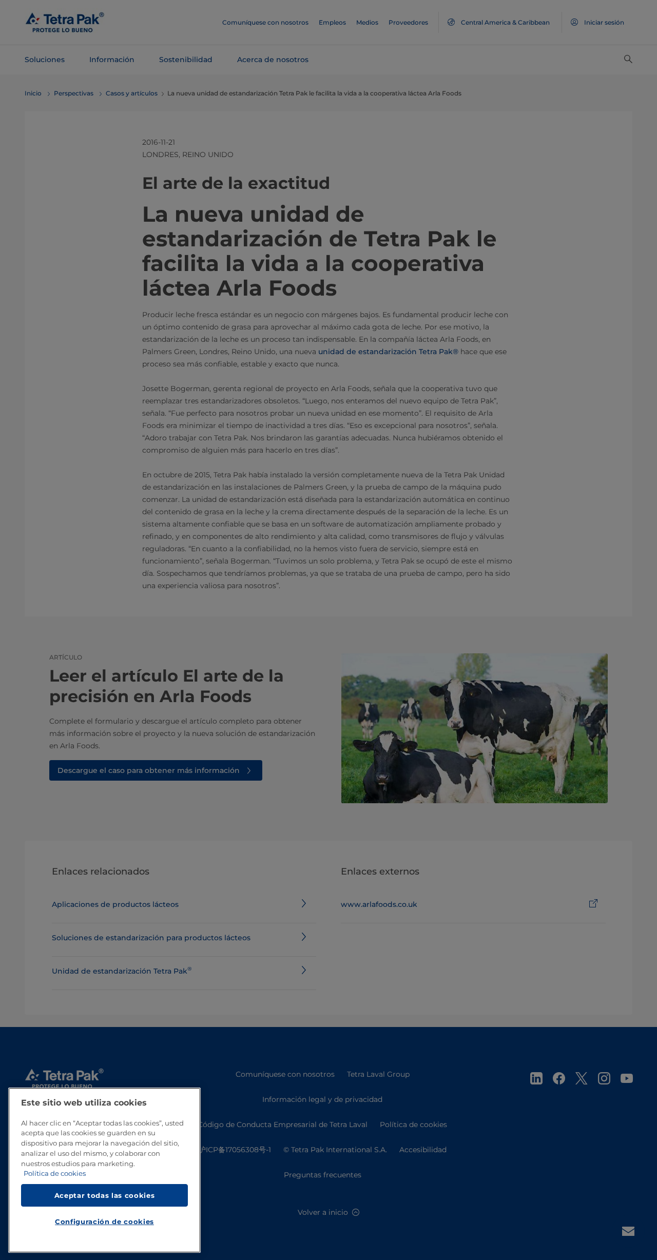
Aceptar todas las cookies (104, 1195)
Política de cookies (55, 1174)
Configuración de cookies (104, 1222)
